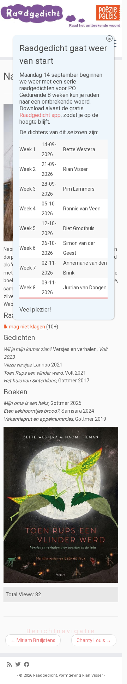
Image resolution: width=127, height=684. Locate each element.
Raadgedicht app (40, 115)
